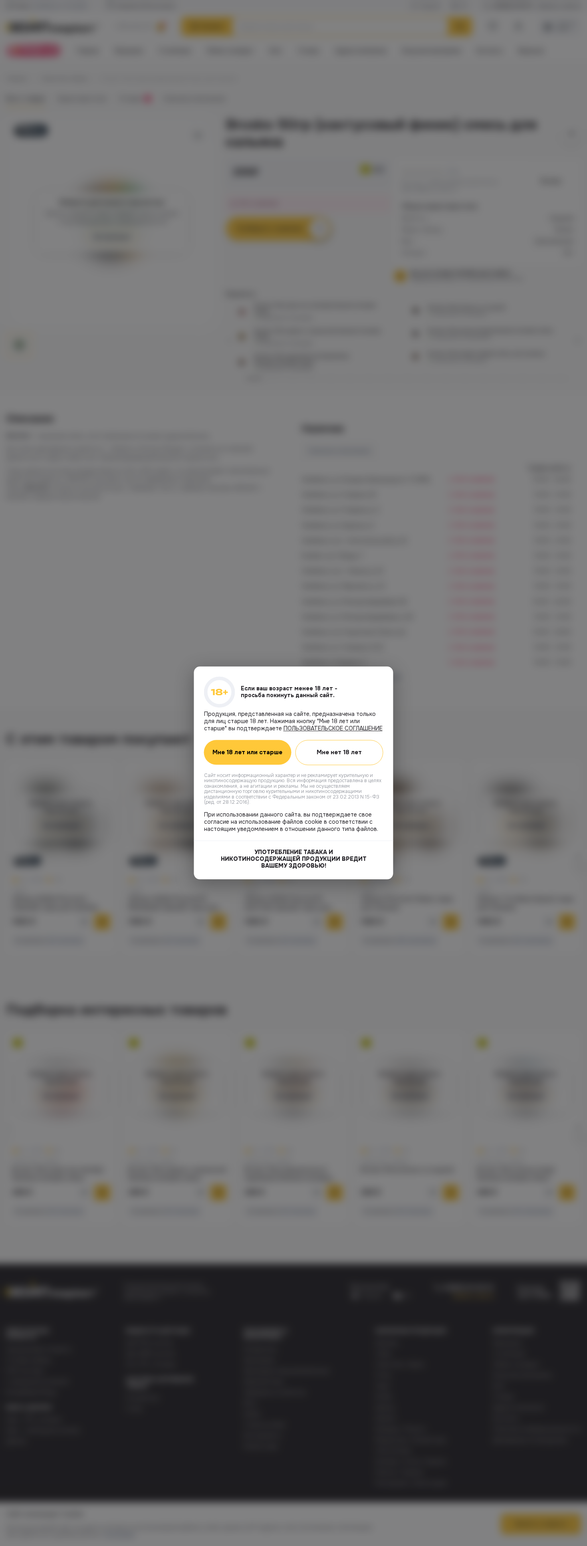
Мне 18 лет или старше (247, 753)
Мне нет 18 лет (339, 752)
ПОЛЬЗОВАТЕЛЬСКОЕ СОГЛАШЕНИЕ (333, 728)
